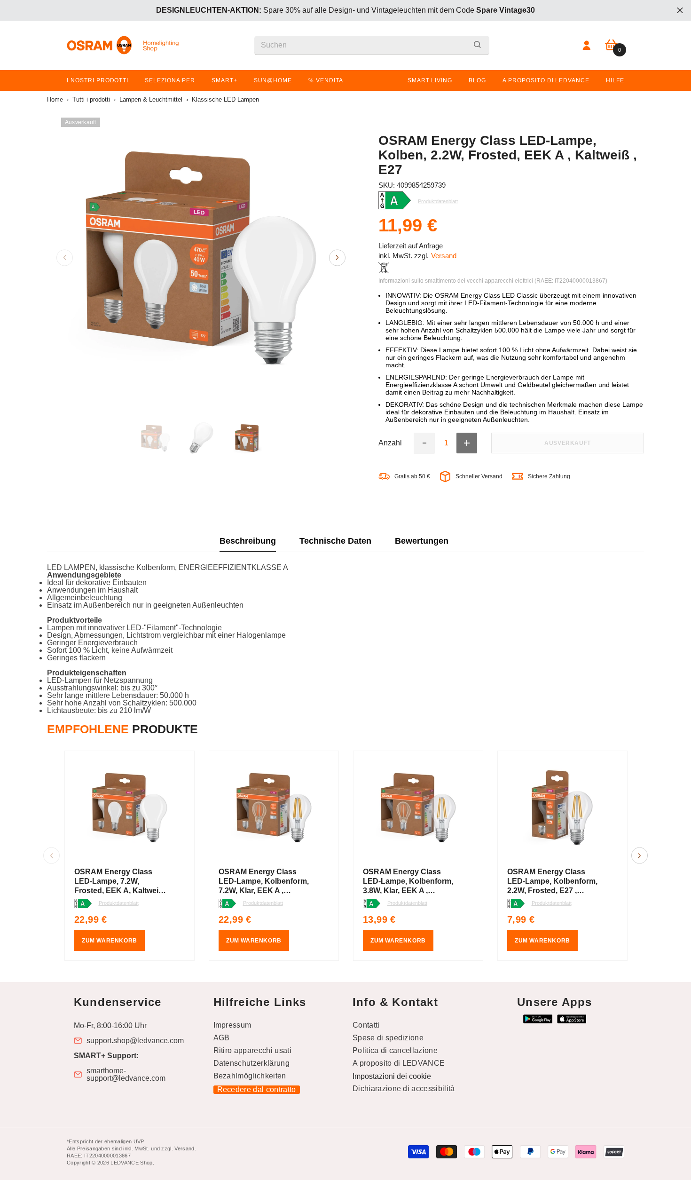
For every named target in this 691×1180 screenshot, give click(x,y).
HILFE (615, 80)
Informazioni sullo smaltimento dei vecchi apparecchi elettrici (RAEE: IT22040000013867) (492, 280)
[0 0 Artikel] (611, 45)
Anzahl (390, 443)
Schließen (680, 11)
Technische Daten (335, 541)
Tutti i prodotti (91, 99)
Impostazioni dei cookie (392, 1076)
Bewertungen (421, 541)
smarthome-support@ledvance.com (125, 1074)
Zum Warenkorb (109, 940)
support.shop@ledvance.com (135, 1041)
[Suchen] (372, 45)
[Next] (337, 257)
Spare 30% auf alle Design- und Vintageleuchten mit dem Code (345, 10)
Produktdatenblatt (119, 903)
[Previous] (64, 257)
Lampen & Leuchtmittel (150, 99)
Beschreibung (248, 541)
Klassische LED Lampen (225, 99)
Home (55, 99)
